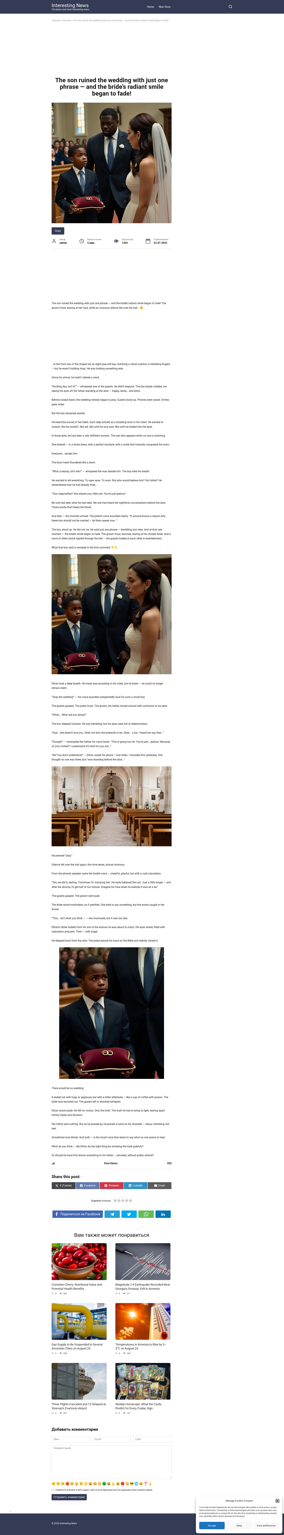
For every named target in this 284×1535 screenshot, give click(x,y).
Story (58, 230)
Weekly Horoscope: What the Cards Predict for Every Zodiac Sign (138, 1406)
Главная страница (61, 20)
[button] (277, 1500)
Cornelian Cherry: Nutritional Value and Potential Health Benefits (77, 1286)
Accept (212, 1525)
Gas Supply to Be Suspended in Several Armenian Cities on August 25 (77, 1346)
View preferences (266, 1525)
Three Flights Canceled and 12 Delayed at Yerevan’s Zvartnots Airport (79, 1406)
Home (150, 6)
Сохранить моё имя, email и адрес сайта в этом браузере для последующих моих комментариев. (104, 1490)
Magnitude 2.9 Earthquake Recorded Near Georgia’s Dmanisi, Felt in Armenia (142, 1286)
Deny (239, 1525)
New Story (165, 6)
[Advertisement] (112, 49)
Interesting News (70, 5)
